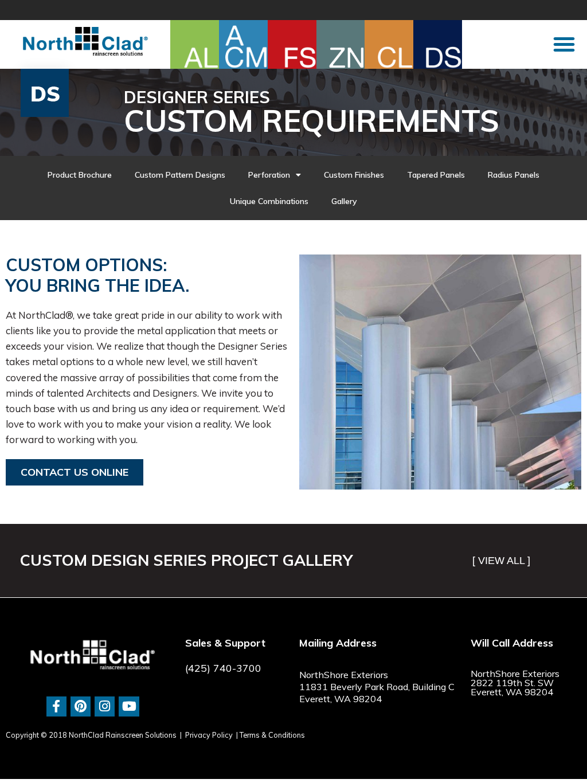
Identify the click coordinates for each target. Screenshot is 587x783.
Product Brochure (80, 175)
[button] (564, 44)
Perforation (269, 175)
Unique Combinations (269, 201)
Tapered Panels (436, 175)
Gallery (344, 201)
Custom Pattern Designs (180, 175)
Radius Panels (513, 175)
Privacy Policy (209, 734)
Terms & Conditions (272, 734)
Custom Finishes (354, 175)
